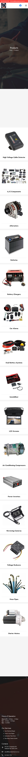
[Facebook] (20, 5)
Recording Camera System (11, 738)
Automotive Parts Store (10, 736)
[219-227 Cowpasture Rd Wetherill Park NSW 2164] (3, 748)
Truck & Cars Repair (9, 733)
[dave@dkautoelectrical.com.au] (3, 752)
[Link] (3, 5)
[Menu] (26, 5)
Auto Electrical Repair (10, 731)
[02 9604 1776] (3, 755)
